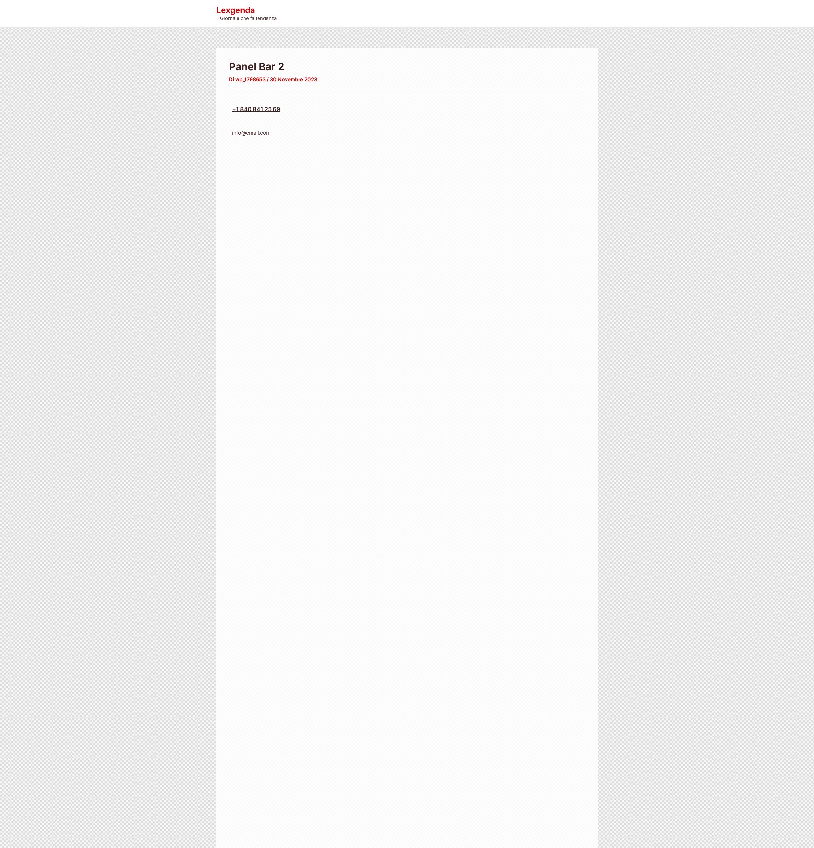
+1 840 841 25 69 (256, 109)
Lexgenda (235, 10)
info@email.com (251, 133)
